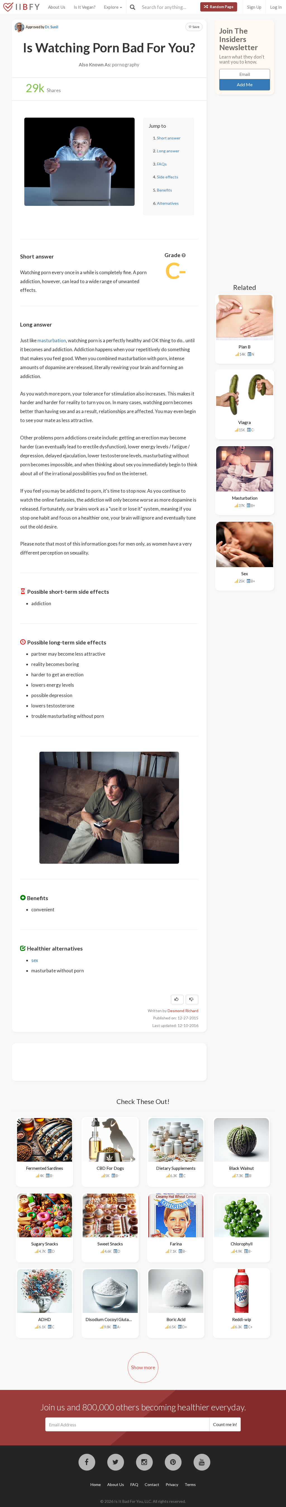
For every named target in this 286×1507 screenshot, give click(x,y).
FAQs (162, 164)
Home (95, 1484)
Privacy (172, 1484)
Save (195, 27)
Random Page (221, 6)
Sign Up (254, 7)
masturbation (51, 340)
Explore (111, 7)
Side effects (167, 176)
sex (34, 960)
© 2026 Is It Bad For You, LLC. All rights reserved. (143, 1501)
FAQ (134, 1484)
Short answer (168, 138)
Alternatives (168, 203)
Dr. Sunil (51, 27)
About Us (56, 7)
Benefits (164, 190)
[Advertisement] (121, 1061)
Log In (276, 7)
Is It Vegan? (85, 7)
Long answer (168, 150)
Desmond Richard (183, 1010)
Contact (152, 1484)
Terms (190, 1484)
